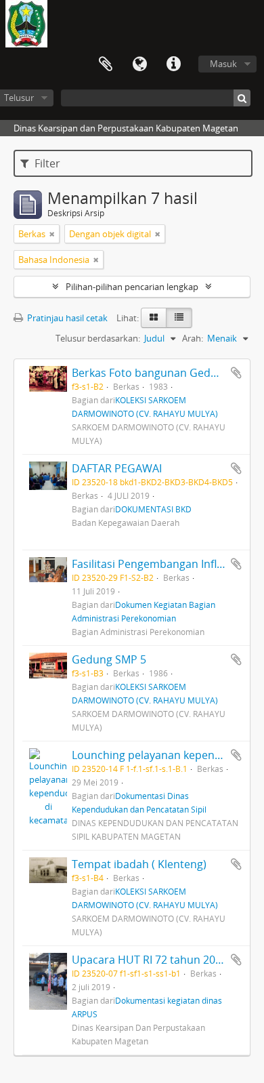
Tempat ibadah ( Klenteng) (139, 864)
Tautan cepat (173, 64)
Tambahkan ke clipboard (236, 373)
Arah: (192, 338)
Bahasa (139, 64)
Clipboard (106, 64)
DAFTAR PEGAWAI (117, 468)
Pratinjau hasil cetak (66, 318)
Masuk (223, 64)
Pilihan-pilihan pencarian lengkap (132, 287)
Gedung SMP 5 (109, 659)
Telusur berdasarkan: (98, 338)
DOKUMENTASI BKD (153, 509)
